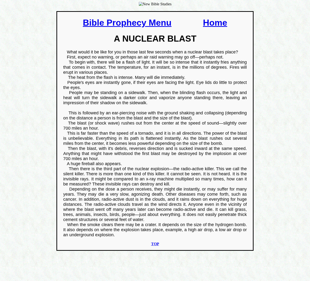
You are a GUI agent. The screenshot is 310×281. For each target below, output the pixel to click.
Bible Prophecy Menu (127, 23)
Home (215, 23)
